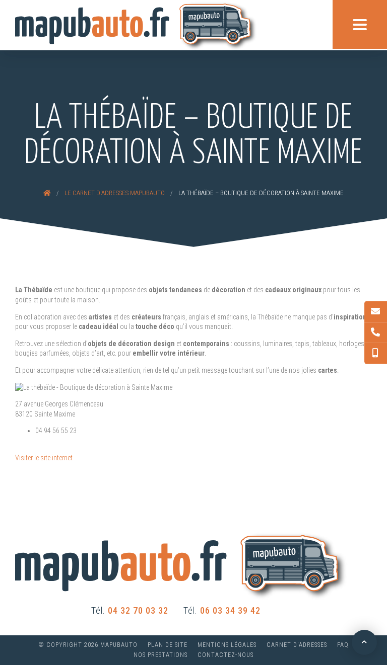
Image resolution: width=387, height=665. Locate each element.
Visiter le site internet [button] (44, 458)
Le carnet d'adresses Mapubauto (114, 193)
